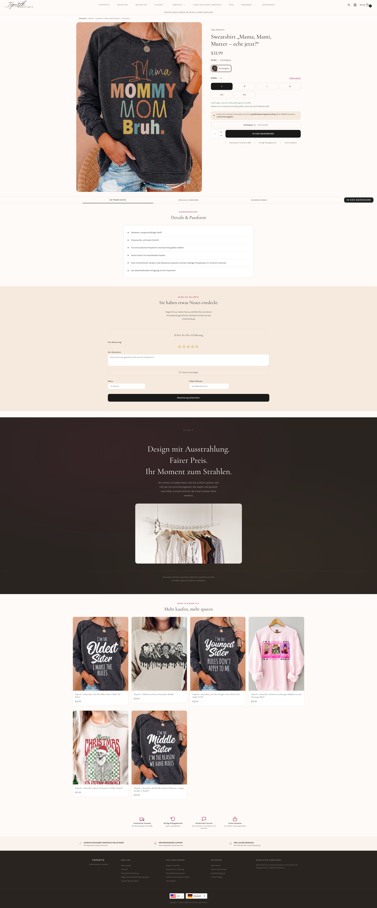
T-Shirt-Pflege (216, 877)
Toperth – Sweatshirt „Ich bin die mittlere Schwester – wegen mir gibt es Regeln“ (159, 789)
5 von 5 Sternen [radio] (197, 346)
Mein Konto (215, 865)
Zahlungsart (171, 881)
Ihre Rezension (114, 352)
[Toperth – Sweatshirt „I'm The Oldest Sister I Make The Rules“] (100, 654)
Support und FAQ (173, 865)
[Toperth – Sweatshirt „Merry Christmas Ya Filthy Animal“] (100, 748)
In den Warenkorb (263, 133)
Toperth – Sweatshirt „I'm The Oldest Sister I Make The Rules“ (97, 695)
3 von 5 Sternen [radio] (188, 346)
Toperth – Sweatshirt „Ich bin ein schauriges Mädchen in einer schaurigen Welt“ (276, 695)
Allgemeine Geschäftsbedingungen (135, 877)
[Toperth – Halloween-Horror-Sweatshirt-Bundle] (159, 654)
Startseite (82, 18)
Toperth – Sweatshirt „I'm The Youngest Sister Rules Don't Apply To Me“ (216, 695)
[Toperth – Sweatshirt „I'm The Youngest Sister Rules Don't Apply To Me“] (218, 654)
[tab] (118, 200)
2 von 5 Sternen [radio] (184, 346)
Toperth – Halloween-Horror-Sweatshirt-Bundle (154, 694)
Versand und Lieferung (175, 869)
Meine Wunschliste (218, 869)
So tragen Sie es (118, 200)
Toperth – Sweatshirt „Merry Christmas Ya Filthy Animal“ (99, 788)
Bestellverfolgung (218, 873)
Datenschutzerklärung (130, 873)
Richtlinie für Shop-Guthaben (178, 877)
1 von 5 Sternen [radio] (180, 346)
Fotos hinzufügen (190, 372)
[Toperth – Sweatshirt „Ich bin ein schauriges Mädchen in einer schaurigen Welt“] (276, 654)
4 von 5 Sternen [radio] (192, 346)
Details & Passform (188, 200)
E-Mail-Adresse (196, 381)
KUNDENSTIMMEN (259, 200)
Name (110, 381)
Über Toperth (126, 865)
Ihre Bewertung (115, 342)
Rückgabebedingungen (175, 873)
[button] (366, 4)
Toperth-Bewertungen (129, 881)
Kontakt (124, 869)
